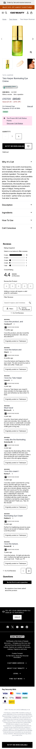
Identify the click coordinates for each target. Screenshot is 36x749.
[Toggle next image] (32, 39)
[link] (27, 13)
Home (4, 19)
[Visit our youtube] (22, 627)
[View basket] (31, 13)
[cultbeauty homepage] (17, 13)
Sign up (17, 617)
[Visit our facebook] (7, 627)
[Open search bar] (6, 13)
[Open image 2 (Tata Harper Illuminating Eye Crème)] (20, 64)
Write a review (7, 94)
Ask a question (18, 94)
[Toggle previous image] (1, 39)
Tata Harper (13, 19)
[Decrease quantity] (5, 136)
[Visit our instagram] (17, 627)
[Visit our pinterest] (26, 627)
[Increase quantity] (19, 136)
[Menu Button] (2, 13)
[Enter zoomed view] (31, 52)
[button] (17, 87)
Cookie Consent (17, 653)
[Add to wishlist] (28, 146)
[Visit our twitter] (12, 627)
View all (30, 106)
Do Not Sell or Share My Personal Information (17, 656)
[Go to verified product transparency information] (10, 87)
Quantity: (6, 131)
